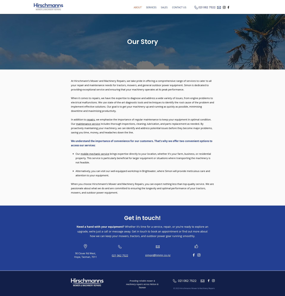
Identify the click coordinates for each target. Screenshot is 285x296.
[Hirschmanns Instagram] (224, 7)
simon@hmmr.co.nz (157, 255)
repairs (91, 119)
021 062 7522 (207, 7)
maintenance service (88, 123)
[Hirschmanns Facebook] (228, 7)
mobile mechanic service (95, 154)
